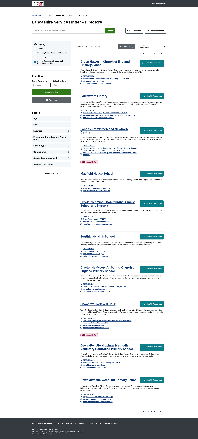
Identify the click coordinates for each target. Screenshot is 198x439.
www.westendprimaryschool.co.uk (97, 399)
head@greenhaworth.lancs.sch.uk (97, 84)
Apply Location (51, 92)
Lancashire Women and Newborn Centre (104, 130)
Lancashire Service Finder (43, 15)
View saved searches (155, 31)
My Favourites (158, 4)
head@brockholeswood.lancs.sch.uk (98, 224)
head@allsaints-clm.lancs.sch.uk (96, 291)
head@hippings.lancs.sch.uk (94, 367)
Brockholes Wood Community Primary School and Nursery (107, 203)
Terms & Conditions (86, 423)
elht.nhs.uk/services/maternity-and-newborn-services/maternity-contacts (110, 154)
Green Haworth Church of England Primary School (105, 63)
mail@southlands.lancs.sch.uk (95, 256)
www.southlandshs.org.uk (93, 254)
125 (160, 54)
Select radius (59, 81)
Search (110, 31)
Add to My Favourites (153, 63)
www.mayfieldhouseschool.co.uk (96, 191)
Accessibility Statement (42, 423)
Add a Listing (127, 47)
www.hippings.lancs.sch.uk (94, 365)
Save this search (134, 31)
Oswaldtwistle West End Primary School (108, 380)
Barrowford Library (93, 96)
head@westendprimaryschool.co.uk (98, 402)
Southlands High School (97, 236)
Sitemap (98, 423)
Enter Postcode (39, 81)
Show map (53, 100)
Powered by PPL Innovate (42, 434)
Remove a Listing (110, 423)
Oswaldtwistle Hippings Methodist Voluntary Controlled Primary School (106, 347)
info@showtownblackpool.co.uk (96, 328)
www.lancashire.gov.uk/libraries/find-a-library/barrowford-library (109, 115)
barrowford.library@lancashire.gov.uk (98, 118)
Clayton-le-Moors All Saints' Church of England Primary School (107, 269)
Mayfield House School (96, 173)
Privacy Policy (70, 423)
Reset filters (50, 174)
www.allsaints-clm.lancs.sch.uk (95, 289)
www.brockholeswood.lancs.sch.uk (97, 222)
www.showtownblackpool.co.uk (95, 325)
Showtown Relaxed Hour (98, 304)
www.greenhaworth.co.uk (93, 81)
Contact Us (58, 423)
